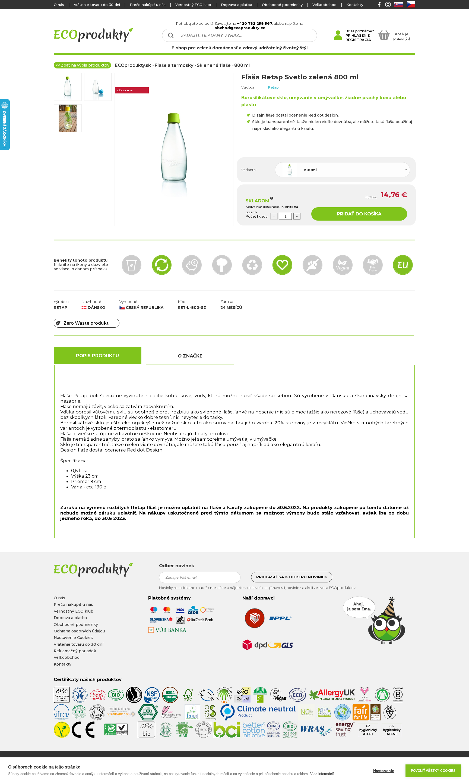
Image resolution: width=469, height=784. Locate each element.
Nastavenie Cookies (73, 637)
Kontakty (354, 4)
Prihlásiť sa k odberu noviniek (291, 577)
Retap (273, 87)
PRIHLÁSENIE (358, 35)
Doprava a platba (236, 4)
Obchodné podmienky (282, 4)
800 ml (242, 65)
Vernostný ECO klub (193, 4)
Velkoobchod (324, 4)
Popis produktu (97, 355)
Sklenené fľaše (214, 65)
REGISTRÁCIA (358, 39)
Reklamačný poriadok (75, 651)
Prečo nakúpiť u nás (148, 4)
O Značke (190, 356)
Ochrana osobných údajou (79, 631)
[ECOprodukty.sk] (103, 570)
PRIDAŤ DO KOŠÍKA (359, 214)
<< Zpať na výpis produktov (82, 65)
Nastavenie (383, 771)
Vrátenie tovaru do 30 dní (97, 4)
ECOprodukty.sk (133, 65)
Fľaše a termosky (173, 65)
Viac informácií (322, 774)
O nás (59, 4)
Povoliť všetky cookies (433, 771)
